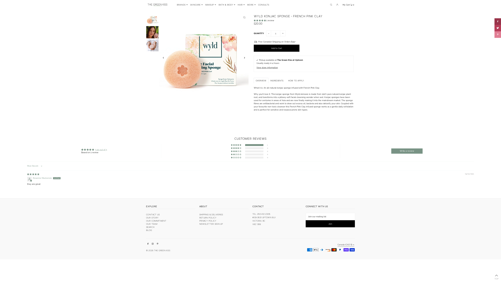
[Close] (282, 124)
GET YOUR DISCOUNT (268, 150)
